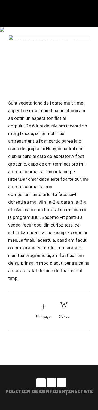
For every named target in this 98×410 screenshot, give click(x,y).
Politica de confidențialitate (49, 391)
